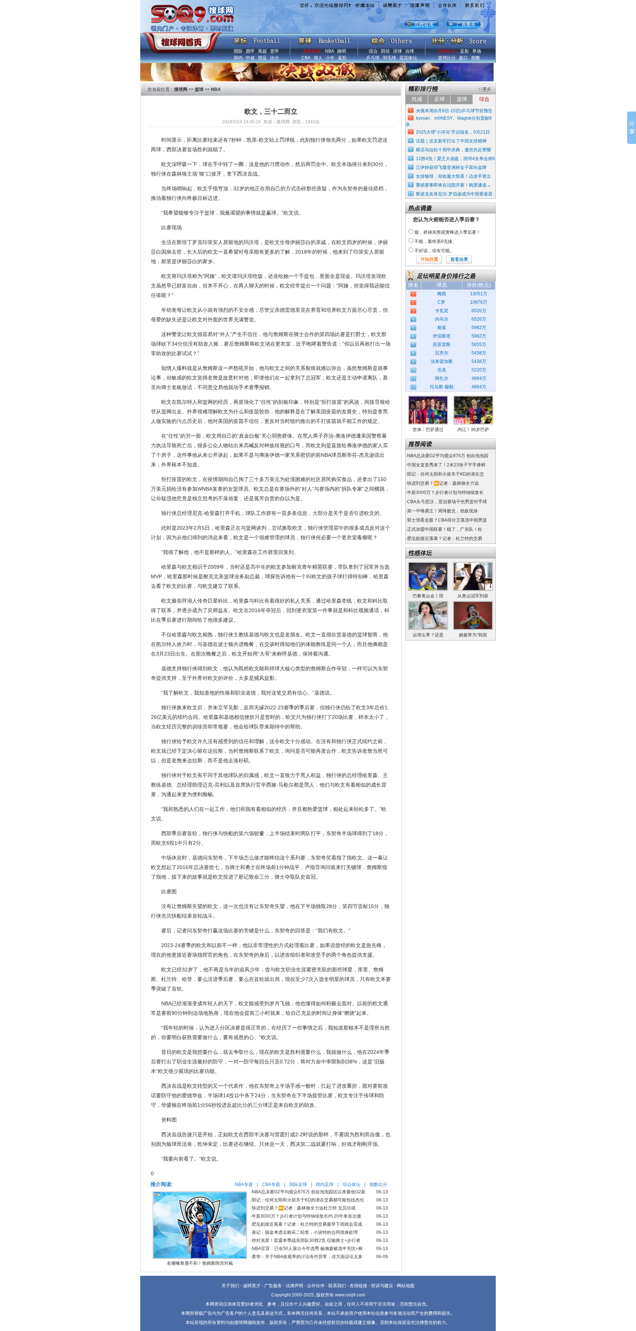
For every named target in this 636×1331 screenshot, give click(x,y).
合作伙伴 (316, 1285)
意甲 (274, 51)
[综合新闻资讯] (391, 39)
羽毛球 (389, 57)
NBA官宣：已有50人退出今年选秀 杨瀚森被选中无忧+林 (307, 1248)
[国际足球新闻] (256, 39)
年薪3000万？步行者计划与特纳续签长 (445, 492)
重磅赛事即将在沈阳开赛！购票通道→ (453, 185)
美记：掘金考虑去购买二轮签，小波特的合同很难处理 (305, 1232)
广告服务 (273, 1285)
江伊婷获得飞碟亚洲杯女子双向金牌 (451, 167)
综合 (373, 51)
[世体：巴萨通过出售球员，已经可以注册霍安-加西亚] (428, 398)
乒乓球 (372, 57)
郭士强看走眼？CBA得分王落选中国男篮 (447, 520)
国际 (238, 51)
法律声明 (294, 1285)
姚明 (341, 51)
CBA (305, 57)
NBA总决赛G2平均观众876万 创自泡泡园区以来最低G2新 (308, 1191)
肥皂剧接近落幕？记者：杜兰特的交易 (444, 538)
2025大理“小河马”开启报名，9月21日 (453, 132)
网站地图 (405, 1285)
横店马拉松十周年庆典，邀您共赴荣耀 (453, 149)
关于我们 (230, 1285)
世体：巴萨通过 (428, 429)
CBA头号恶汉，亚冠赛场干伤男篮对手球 (447, 501)
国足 (262, 57)
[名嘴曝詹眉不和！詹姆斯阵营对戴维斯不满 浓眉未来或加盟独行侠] (200, 1194)
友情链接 (358, 1285)
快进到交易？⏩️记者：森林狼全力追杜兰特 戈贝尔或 (304, 1208)
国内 (238, 57)
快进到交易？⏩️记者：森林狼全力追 (443, 483)
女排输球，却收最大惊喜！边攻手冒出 (453, 176)
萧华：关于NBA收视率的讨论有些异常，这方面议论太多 (307, 1256)
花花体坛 (408, 57)
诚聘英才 (252, 1285)
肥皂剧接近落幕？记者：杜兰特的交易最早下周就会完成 (307, 1224)
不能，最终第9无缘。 (435, 241)
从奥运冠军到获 (472, 596)
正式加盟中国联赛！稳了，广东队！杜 (444, 529)
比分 (274, 57)
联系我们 (337, 1285)
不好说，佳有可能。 (434, 250)
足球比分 (447, 51)
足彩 (464, 51)
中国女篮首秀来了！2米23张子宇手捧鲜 (446, 464)
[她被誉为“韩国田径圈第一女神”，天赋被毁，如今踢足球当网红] (473, 603)
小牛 (330, 57)
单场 (476, 51)
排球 (397, 51)
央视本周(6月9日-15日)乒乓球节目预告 (454, 110)
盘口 (463, 57)
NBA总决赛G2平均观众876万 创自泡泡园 (447, 455)
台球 (409, 51)
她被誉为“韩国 (473, 635)
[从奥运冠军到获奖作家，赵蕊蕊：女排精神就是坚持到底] (473, 564)
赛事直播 (312, 51)
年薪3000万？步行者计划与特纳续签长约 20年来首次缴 (306, 1216)
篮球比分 (447, 57)
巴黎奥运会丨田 (428, 596)
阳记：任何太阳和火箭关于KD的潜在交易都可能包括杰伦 (308, 1200)
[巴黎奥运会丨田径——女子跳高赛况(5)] (428, 564)
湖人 (318, 57)
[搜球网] (181, 39)
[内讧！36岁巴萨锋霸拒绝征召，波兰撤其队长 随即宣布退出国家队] (473, 398)
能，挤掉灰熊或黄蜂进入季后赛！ (447, 232)
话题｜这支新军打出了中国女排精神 (451, 141)
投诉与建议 (382, 1285)
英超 (262, 51)
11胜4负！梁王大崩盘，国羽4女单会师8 (455, 158)
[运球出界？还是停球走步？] (428, 603)
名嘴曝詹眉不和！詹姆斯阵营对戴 (200, 1263)
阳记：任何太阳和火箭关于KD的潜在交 (445, 474)
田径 (385, 51)
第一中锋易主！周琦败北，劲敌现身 (442, 510)
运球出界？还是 (428, 635)
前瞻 (475, 57)
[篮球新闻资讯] (324, 39)
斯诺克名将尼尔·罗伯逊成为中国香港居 (454, 194)
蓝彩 (342, 57)
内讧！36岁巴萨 (473, 429)
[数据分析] (459, 39)
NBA (329, 51)
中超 (250, 57)
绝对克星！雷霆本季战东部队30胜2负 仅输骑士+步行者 (306, 1240)
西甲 (250, 51)
